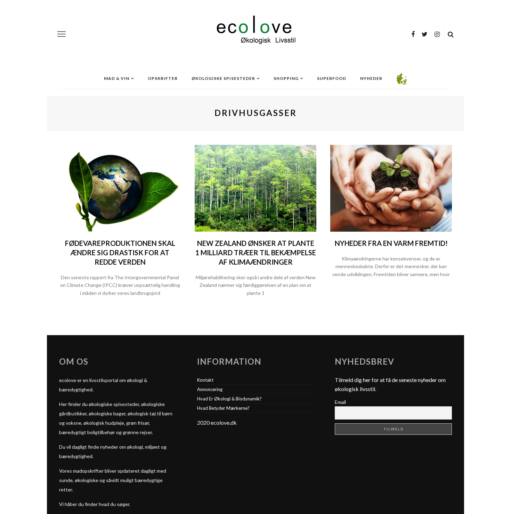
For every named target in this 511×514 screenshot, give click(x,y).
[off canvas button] (61, 34)
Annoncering (209, 389)
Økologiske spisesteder (223, 78)
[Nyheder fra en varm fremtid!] (391, 187)
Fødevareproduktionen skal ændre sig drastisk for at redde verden (120, 252)
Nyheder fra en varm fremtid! (391, 243)
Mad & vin (116, 78)
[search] (450, 34)
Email (340, 402)
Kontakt (205, 380)
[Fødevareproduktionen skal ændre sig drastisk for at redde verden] (120, 187)
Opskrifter (163, 78)
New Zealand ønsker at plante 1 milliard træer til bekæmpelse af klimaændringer (255, 252)
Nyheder (371, 78)
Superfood (331, 78)
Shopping (286, 78)
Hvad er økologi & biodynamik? (229, 398)
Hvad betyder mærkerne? (223, 408)
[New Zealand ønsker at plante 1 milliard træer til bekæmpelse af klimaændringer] (255, 187)
